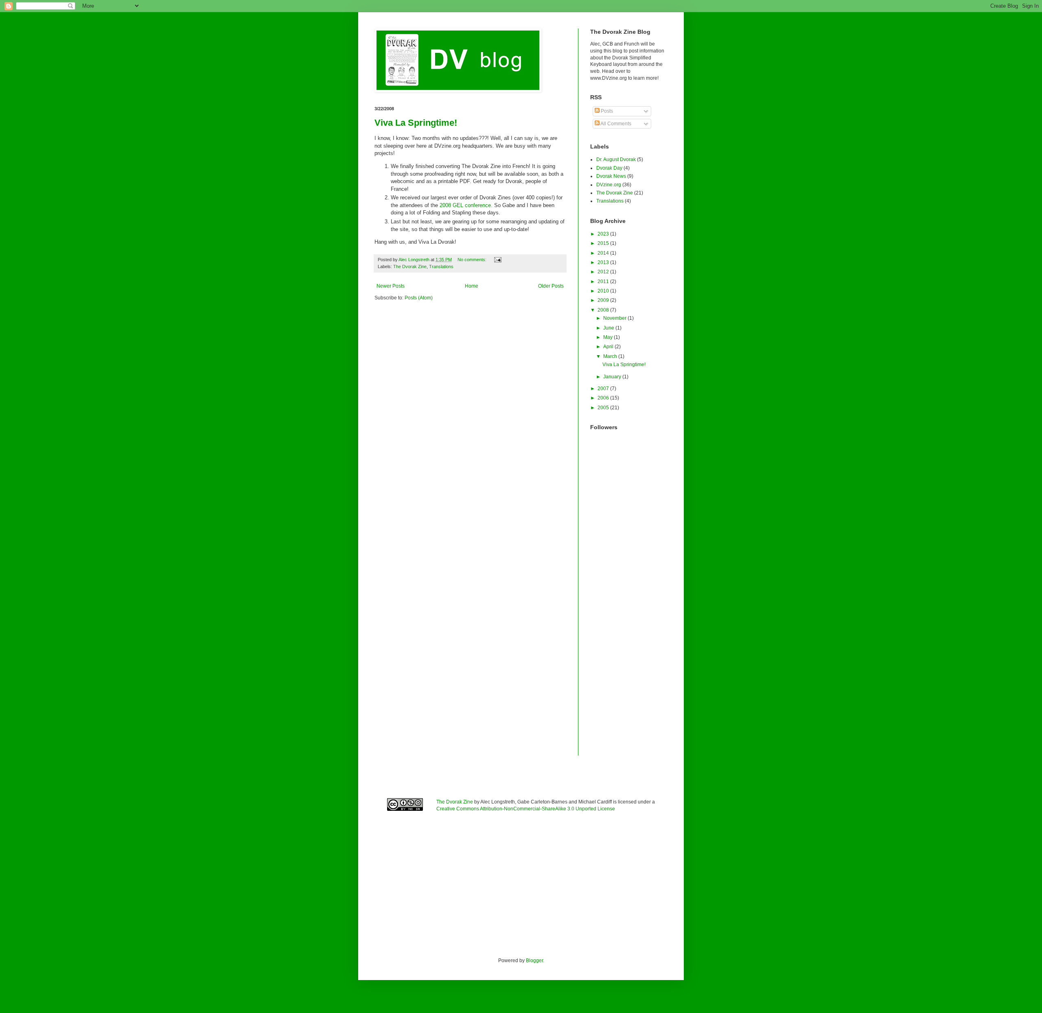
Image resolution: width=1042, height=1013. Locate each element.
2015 (604, 243)
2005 (604, 407)
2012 (604, 272)
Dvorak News (611, 176)
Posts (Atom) (419, 298)
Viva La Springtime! (415, 123)
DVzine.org (608, 185)
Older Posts (551, 286)
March (610, 356)
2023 (604, 234)
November (615, 318)
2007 (604, 388)
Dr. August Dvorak (616, 159)
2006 (604, 398)
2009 (604, 300)
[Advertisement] (629, 633)
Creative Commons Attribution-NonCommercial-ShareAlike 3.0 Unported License (525, 809)
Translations (441, 266)
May (608, 337)
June (609, 328)
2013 (604, 262)
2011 (604, 281)
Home (471, 286)
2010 (604, 291)
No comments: (473, 259)
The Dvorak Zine (410, 266)
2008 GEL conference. (466, 205)
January (612, 377)
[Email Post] (497, 259)
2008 (604, 310)
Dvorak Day (609, 168)
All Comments (615, 124)
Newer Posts (391, 286)
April (609, 346)
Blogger (534, 960)
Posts (606, 111)
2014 (604, 253)
